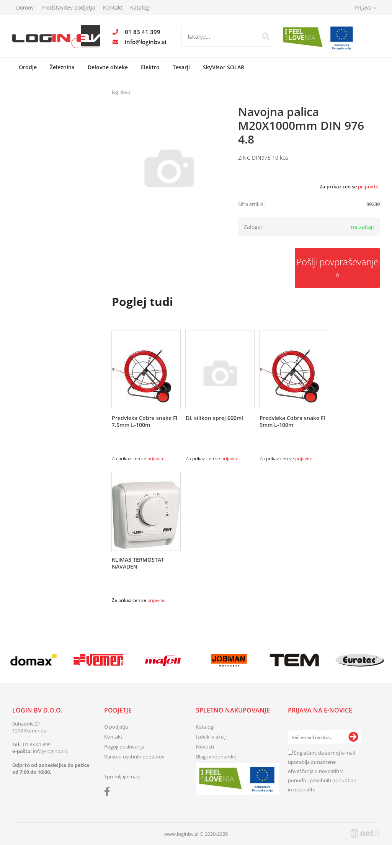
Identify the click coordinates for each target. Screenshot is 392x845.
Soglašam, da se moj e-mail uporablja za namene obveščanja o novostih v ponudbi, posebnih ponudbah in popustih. (322, 771)
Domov (25, 7)
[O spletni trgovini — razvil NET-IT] (365, 833)
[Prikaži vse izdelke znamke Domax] (33, 660)
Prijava (365, 7)
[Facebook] (109, 792)
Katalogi (140, 7)
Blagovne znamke (216, 756)
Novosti (205, 746)
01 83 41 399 (142, 32)
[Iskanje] (265, 36)
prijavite (368, 186)
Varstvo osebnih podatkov (134, 756)
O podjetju (116, 726)
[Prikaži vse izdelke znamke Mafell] (164, 660)
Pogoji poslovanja (124, 746)
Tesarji (181, 67)
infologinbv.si (145, 42)
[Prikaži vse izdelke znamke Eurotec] (359, 660)
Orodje (28, 67)
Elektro (150, 67)
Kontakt (112, 7)
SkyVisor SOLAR (223, 67)
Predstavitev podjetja (68, 7)
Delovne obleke (108, 67)
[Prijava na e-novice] (353, 737)
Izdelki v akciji (211, 736)
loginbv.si (122, 92)
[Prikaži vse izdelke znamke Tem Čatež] (294, 660)
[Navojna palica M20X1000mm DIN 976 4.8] (169, 168)
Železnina (62, 67)
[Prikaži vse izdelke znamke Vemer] (98, 660)
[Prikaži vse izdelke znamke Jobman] (229, 660)
